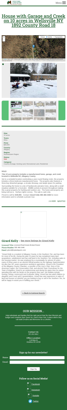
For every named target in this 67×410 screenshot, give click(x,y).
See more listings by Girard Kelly (37, 240)
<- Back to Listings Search (33, 293)
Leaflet (5, 59)
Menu (59, 2)
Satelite (50, 37)
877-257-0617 (33, 334)
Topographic (59, 37)
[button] (33, 46)
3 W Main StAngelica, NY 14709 (33, 341)
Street (43, 37)
